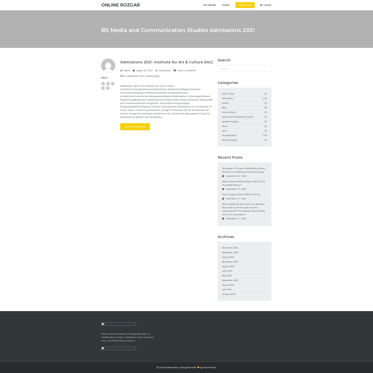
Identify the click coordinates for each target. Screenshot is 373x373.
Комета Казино (229, 140)
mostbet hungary (230, 121)
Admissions (165, 70)
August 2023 (228, 266)
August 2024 (228, 257)
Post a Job (245, 5)
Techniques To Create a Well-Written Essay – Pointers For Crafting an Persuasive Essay (244, 170)
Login (267, 5)
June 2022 (227, 271)
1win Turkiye (228, 93)
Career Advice (229, 112)
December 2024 (230, 248)
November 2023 (230, 262)
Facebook (209, 5)
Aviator (225, 103)
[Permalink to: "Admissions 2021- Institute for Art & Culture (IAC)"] (166, 76)
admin (127, 70)
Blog (224, 107)
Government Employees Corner (237, 117)
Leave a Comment (186, 70)
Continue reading (135, 126)
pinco (224, 131)
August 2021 (228, 285)
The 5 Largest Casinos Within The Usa (241, 194)
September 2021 (230, 280)
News (224, 126)
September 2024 (230, 252)
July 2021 (227, 289)
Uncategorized (229, 135)
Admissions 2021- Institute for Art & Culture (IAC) (166, 62)
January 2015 (229, 294)
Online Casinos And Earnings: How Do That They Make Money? (243, 183)
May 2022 (227, 275)
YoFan (226, 5)
